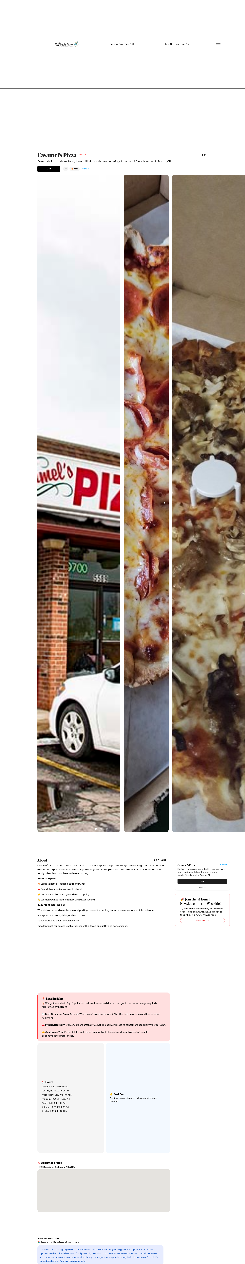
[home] (67, 44)
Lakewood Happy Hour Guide (122, 44)
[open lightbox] (78, 503)
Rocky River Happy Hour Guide (178, 44)
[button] (163, 503)
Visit (49, 169)
